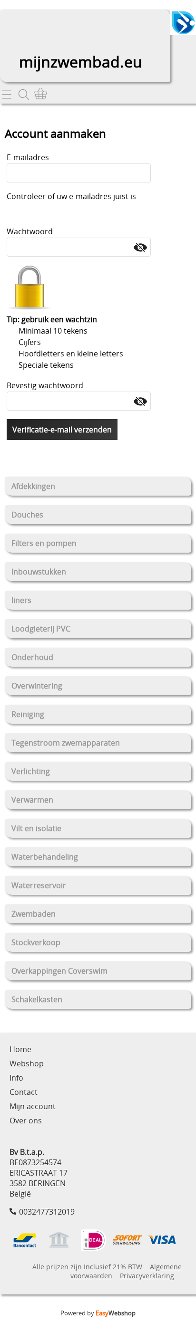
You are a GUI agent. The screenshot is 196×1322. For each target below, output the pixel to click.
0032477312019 (47, 1212)
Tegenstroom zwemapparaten (65, 743)
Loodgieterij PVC (40, 628)
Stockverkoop (35, 942)
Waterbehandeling (44, 857)
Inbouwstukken (38, 571)
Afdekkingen (33, 486)
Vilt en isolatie (36, 828)
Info (16, 1078)
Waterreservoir (38, 885)
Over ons (26, 1120)
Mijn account (33, 1106)
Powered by (98, 1313)
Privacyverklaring (147, 1275)
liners (21, 600)
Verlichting (30, 771)
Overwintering (36, 685)
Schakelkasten (36, 999)
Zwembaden (33, 914)
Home (20, 1049)
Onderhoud (32, 657)
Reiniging (27, 714)
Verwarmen (32, 800)
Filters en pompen (44, 543)
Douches (27, 514)
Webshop (27, 1063)
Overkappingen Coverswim (59, 971)
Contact (24, 1092)
